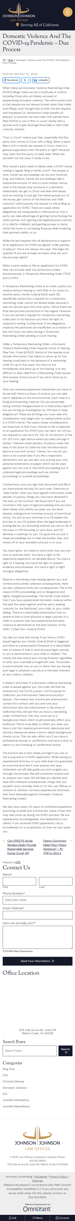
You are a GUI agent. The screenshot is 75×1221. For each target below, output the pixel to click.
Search (65, 1049)
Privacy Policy (58, 1176)
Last (42, 887)
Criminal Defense (13, 1081)
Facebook (11, 80)
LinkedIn (40, 80)
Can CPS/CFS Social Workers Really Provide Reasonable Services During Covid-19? (21, 847)
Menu (67, 14)
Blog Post (9, 1069)
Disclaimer (41, 1176)
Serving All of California (40, 25)
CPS (17, 862)
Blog (10, 60)
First (5, 887)
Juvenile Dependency (16, 1106)
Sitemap (37, 1180)
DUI (5, 1094)
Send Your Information (35, 961)
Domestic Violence (15, 1087)
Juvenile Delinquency (16, 1100)
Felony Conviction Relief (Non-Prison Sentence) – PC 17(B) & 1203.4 (54, 847)
